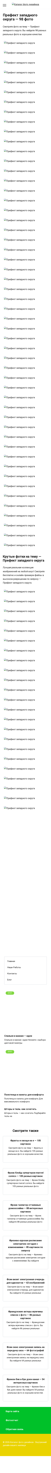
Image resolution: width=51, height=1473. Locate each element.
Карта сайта (12, 1411)
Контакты (12, 973)
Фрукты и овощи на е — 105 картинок (25, 1142)
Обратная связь (14, 1429)
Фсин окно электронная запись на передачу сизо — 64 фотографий (25, 1349)
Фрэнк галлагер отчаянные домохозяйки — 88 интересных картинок (25, 1208)
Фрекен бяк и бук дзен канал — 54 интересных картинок (25, 1381)
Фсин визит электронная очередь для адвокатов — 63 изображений (25, 1281)
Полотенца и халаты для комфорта (24, 1094)
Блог (9, 979)
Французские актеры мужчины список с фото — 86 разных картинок (25, 1315)
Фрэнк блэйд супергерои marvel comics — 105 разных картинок (25, 1174)
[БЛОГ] (25, 1030)
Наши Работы (14, 967)
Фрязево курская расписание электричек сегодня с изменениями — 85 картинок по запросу (25, 1245)
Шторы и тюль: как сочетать (20, 1109)
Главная (11, 961)
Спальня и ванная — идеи (18, 1036)
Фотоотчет (12, 1420)
